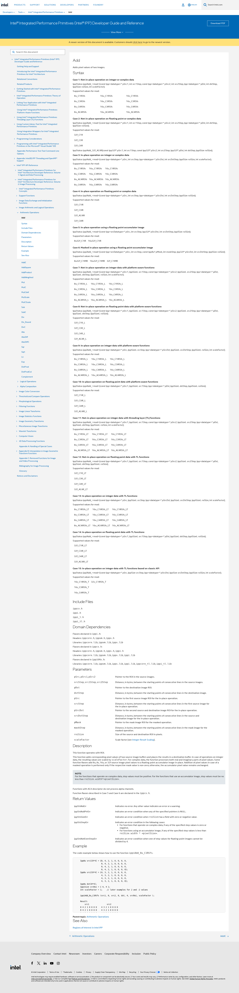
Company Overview (41, 953)
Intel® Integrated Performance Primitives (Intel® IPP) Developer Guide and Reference (37, 60)
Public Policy (149, 953)
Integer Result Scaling (143, 739)
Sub (23, 307)
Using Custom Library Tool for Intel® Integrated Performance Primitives (37, 125)
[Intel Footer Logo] (15, 967)
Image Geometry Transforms (31, 421)
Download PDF (218, 23)
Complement (27, 376)
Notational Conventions (27, 79)
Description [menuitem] (26, 241)
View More (116, 32)
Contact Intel (60, 953)
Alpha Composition (28, 386)
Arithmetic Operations (29, 212)
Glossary (23, 471)
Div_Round (26, 322)
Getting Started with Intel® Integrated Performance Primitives (38, 90)
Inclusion (136, 953)
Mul (23, 282)
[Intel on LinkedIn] (45, 963)
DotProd (25, 367)
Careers (98, 953)
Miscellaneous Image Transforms (33, 426)
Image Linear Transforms (29, 411)
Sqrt (23, 352)
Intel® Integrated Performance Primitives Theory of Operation (39, 97)
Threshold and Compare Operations (34, 396)
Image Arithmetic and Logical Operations (36, 207)
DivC (23, 327)
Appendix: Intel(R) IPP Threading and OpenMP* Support (37, 159)
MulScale (25, 297)
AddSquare (26, 267)
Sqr (22, 347)
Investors (86, 953)
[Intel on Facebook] (32, 963)
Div (22, 317)
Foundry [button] (98, 5)
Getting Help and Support (28, 66)
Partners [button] (83, 5)
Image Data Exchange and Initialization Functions (35, 201)
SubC (23, 312)
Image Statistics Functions (30, 416)
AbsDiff (24, 337)
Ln (22, 357)
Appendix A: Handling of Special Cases (35, 446)
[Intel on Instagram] (58, 963)
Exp (23, 362)
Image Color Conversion (29, 391)
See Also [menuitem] (25, 255)
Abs (23, 332)
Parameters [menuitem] (26, 237)
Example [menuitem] (25, 251)
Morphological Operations (30, 401)
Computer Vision (26, 436)
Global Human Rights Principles (201, 979)
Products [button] (19, 5)
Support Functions (27, 196)
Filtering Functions (27, 406)
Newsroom (74, 953)
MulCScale (26, 302)
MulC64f (25, 292)
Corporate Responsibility (117, 953)
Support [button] (35, 5)
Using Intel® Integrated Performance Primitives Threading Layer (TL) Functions (37, 118)
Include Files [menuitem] (27, 228)
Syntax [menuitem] (24, 223)
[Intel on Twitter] (39, 963)
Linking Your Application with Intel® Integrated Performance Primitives (36, 103)
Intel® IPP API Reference (27, 165)
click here (137, 42)
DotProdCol (26, 372)
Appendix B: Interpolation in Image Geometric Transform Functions (38, 452)
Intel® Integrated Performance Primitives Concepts (36, 190)
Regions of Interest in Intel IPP (88, 927)
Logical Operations (28, 381)
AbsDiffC (25, 342)
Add (23, 217)
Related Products (24, 84)
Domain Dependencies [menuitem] (31, 232)
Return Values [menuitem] (27, 246)
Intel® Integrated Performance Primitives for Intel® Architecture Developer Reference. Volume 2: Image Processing (39, 181)
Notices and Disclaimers (27, 476)
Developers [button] (67, 5)
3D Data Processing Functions (32, 441)
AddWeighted (27, 277)
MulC (23, 287)
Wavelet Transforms (27, 431)
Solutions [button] (50, 5)
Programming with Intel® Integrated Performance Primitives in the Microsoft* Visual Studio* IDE (38, 145)
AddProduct (26, 272)
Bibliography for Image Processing (34, 466)
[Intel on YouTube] (52, 963)
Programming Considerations (29, 139)
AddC (23, 262)
